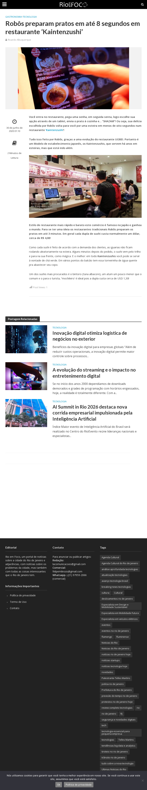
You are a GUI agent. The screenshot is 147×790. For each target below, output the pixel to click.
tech (104, 725)
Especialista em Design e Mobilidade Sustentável (115, 606)
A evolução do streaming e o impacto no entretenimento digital (94, 373)
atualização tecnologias (114, 575)
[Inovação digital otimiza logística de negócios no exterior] (26, 339)
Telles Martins (126, 739)
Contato (14, 608)
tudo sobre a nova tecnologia (117, 763)
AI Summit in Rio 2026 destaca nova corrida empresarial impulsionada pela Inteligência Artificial (92, 413)
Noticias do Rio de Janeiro (115, 648)
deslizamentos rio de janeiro (117, 598)
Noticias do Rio (110, 642)
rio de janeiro (109, 713)
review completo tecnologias (117, 707)
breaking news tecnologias (116, 586)
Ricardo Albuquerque (19, 39)
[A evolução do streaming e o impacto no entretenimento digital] (26, 376)
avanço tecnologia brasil (115, 580)
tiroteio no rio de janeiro (115, 751)
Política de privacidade (23, 595)
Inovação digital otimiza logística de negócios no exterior (90, 336)
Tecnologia (30, 16)
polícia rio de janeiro (113, 684)
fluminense (122, 636)
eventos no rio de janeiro (115, 630)
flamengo (107, 636)
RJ (121, 713)
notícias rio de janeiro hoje (116, 654)
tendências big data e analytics (118, 745)
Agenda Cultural (110, 557)
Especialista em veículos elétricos (120, 619)
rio (138, 707)
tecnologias (108, 739)
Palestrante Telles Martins (116, 678)
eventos (106, 625)
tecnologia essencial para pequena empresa (116, 732)
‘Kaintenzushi (54, 130)
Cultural (118, 592)
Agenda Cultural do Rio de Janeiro (120, 563)
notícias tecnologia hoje (114, 666)
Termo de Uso (18, 602)
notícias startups (111, 660)
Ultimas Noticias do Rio (114, 769)
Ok (58, 784)
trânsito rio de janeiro (113, 757)
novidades (107, 672)
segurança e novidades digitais (119, 719)
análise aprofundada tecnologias (120, 569)
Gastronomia (13, 16)
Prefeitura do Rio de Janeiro (117, 690)
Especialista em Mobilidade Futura (120, 613)
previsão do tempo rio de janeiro (119, 695)
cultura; (106, 592)
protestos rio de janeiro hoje (117, 701)
